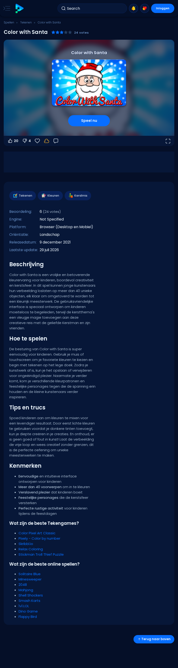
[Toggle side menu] (6, 8)
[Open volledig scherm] (168, 141)
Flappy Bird (28, 616)
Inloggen (162, 8)
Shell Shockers (31, 595)
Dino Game (28, 611)
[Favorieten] (144, 8)
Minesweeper (30, 579)
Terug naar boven (156, 639)
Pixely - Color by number (39, 538)
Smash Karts (29, 600)
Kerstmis (80, 195)
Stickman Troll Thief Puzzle (41, 554)
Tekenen (26, 22)
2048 (23, 584)
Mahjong (26, 589)
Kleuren (53, 195)
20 (16, 141)
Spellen (9, 22)
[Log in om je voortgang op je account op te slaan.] (46, 141)
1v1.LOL (24, 605)
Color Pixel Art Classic (37, 533)
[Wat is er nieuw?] (133, 8)
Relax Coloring (31, 549)
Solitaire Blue (30, 573)
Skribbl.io (26, 543)
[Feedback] (56, 141)
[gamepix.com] (19, 8)
